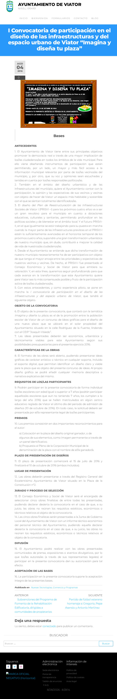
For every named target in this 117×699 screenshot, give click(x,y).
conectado (49, 626)
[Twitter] (14, 667)
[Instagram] (21, 667)
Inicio (23, 18)
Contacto (81, 18)
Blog (95, 18)
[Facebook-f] (8, 667)
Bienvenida (40, 18)
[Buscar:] (58, 643)
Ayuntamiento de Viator (49, 4)
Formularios (61, 18)
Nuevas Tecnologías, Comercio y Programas (54, 587)
